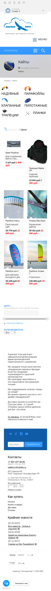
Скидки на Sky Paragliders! (21, 544)
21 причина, (13, 417)
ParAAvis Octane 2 (36, 272)
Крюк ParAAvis (12, 153)
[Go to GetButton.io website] (6, 588)
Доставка (12, 507)
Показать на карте (15, 490)
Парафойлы (34, 93)
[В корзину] (7, 133)
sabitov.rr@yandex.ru (17, 467)
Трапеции (9, 115)
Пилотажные (35, 105)
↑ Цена (23, 129)
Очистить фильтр (15, 323)
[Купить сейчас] (7, 124)
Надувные (10, 93)
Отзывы (11, 510)
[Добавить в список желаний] (7, 141)
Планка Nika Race (37, 221)
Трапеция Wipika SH (36, 169)
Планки (39, 113)
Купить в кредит (15, 505)
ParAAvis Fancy (13, 221)
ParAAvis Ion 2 (12, 271)
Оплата (11, 502)
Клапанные (11, 105)
